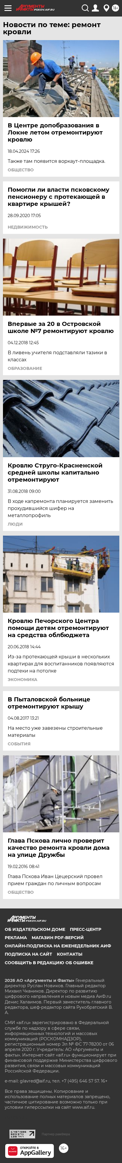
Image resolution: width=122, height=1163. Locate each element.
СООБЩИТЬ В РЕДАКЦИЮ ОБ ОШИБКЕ (49, 962)
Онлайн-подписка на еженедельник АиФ (58, 946)
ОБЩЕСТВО (21, 170)
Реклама (16, 937)
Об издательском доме (35, 929)
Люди (15, 524)
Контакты (69, 954)
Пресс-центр (85, 929)
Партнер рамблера (56, 1134)
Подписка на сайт (28, 954)
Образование (25, 368)
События (19, 744)
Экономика (22, 680)
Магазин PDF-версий (58, 937)
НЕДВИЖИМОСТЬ (28, 227)
